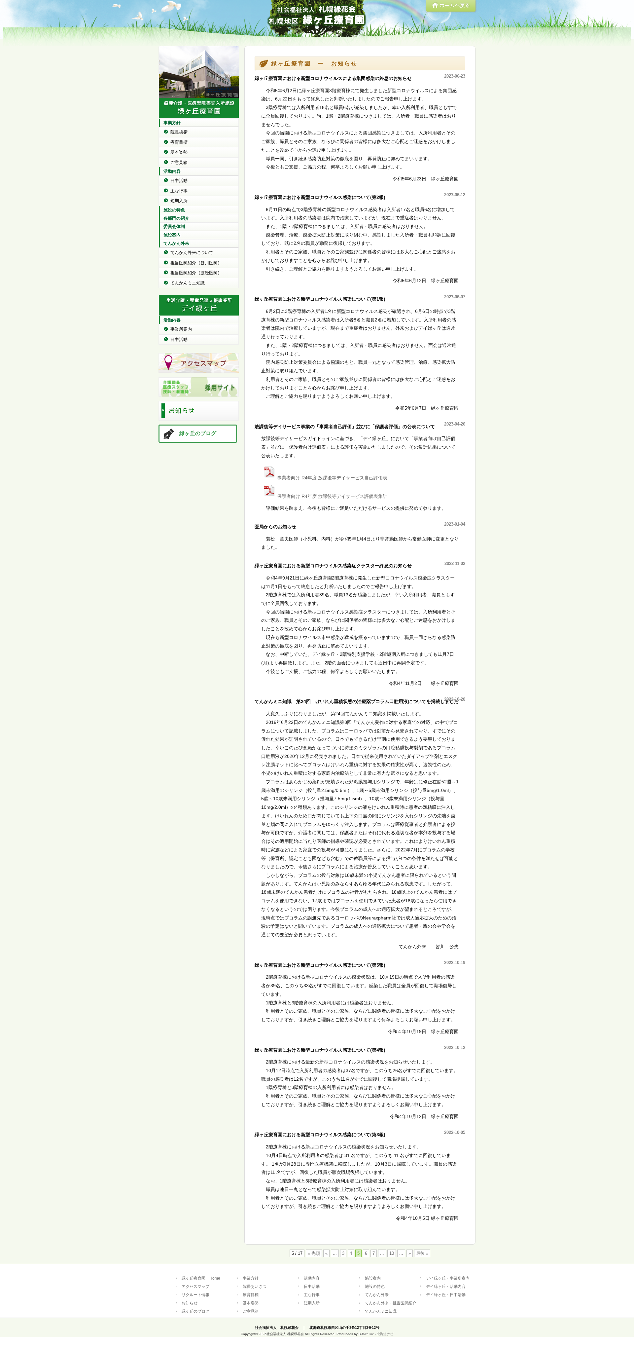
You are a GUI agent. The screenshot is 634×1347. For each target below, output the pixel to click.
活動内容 (172, 171)
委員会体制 (174, 226)
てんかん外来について (191, 252)
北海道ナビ (385, 1334)
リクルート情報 (195, 1294)
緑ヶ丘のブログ (197, 433)
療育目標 (179, 142)
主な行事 (179, 190)
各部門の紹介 (176, 218)
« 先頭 (314, 1253)
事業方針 (172, 122)
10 (391, 1253)
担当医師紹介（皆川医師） (196, 262)
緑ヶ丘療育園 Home (201, 1278)
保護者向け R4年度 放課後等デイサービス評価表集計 (332, 496)
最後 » (422, 1253)
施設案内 (172, 235)
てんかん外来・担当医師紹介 (390, 1303)
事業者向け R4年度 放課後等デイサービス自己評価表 (332, 477)
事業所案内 (181, 329)
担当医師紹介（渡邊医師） (196, 272)
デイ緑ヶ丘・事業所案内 (448, 1278)
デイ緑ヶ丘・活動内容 (446, 1286)
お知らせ (189, 1303)
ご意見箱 (179, 162)
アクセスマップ (195, 1286)
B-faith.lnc (366, 1334)
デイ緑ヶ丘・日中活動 (446, 1294)
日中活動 (179, 180)
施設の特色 (174, 209)
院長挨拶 (179, 132)
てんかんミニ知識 (187, 283)
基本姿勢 (179, 152)
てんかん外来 (176, 243)
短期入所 (179, 200)
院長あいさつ (254, 1286)
